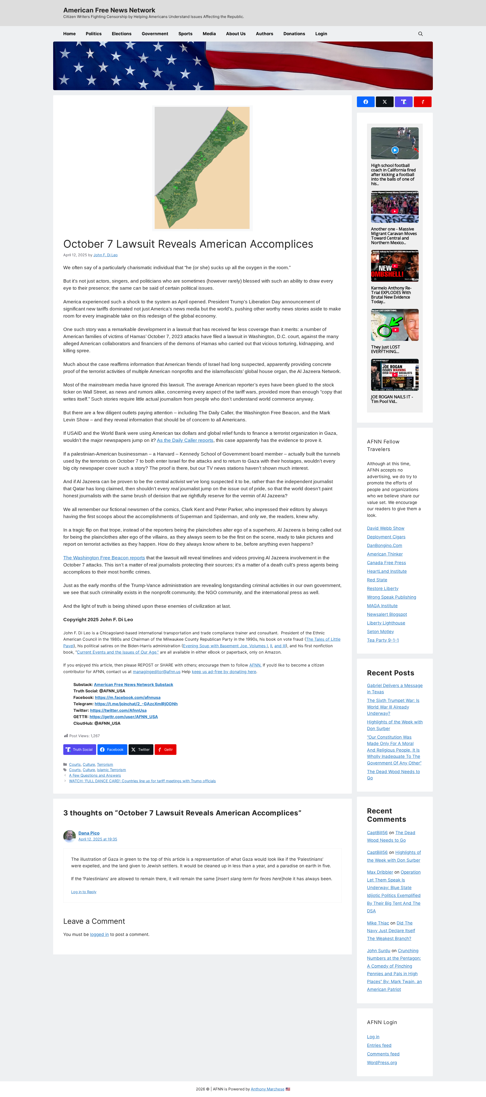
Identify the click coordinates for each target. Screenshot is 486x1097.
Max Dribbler (380, 872)
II (271, 645)
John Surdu (378, 950)
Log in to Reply (83, 892)
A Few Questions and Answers (95, 775)
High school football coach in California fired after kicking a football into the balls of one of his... (393, 174)
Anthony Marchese (268, 1089)
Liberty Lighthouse (386, 622)
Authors (264, 33)
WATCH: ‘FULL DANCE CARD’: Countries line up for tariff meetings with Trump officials (142, 781)
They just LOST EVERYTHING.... (385, 349)
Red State (377, 579)
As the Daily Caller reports (185, 440)
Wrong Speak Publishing (391, 597)
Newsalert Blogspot (387, 614)
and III (280, 645)
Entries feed (379, 1045)
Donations (294, 33)
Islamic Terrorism (111, 770)
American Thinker (385, 554)
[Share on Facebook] (366, 101)
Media (209, 33)
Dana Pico (88, 833)
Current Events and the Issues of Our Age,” (118, 652)
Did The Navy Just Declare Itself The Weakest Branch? (391, 930)
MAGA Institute (382, 605)
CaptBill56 (377, 832)
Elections (122, 33)
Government (155, 33)
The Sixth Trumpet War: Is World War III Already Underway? (393, 707)
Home (69, 33)
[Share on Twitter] (385, 101)
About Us (236, 33)
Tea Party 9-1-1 (383, 640)
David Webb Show (385, 528)
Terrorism (105, 764)
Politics (94, 33)
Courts (75, 764)
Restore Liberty (382, 588)
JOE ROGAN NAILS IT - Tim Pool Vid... (392, 399)
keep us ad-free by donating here (224, 671)
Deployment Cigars (386, 536)
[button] (420, 33)
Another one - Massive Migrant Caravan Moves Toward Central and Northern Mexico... (394, 236)
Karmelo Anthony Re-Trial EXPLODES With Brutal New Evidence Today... (391, 295)
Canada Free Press (386, 562)
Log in (373, 1036)
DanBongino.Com (384, 545)
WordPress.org (382, 1062)
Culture (89, 764)
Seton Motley (380, 631)
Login (321, 33)
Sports (185, 33)
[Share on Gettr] (423, 101)
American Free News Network (109, 10)
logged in (99, 934)
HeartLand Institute (387, 571)
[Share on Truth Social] (404, 101)
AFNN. (255, 665)
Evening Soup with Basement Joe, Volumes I (225, 645)
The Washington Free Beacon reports (104, 557)
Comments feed (383, 1053)
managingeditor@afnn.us (156, 671)
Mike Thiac (378, 923)
